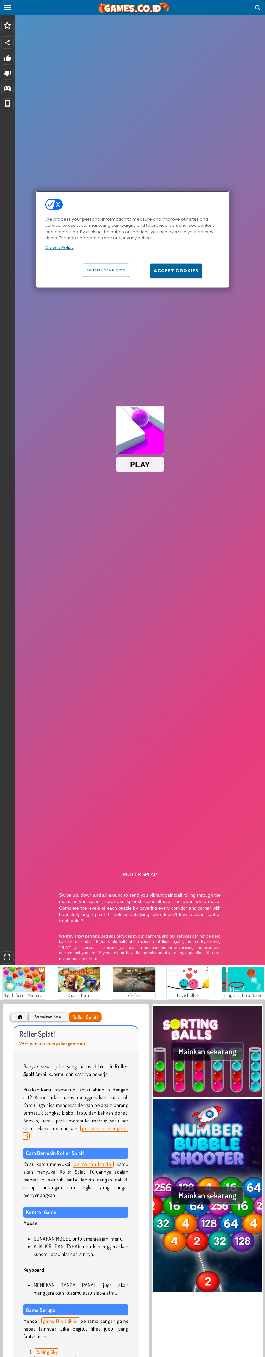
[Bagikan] (7, 42)
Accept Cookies (176, 270)
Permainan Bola (47, 1017)
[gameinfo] (7, 89)
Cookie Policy (59, 248)
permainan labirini (93, 1164)
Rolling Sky (46, 1352)
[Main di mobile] (8, 104)
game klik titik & (61, 1321)
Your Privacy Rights (106, 270)
